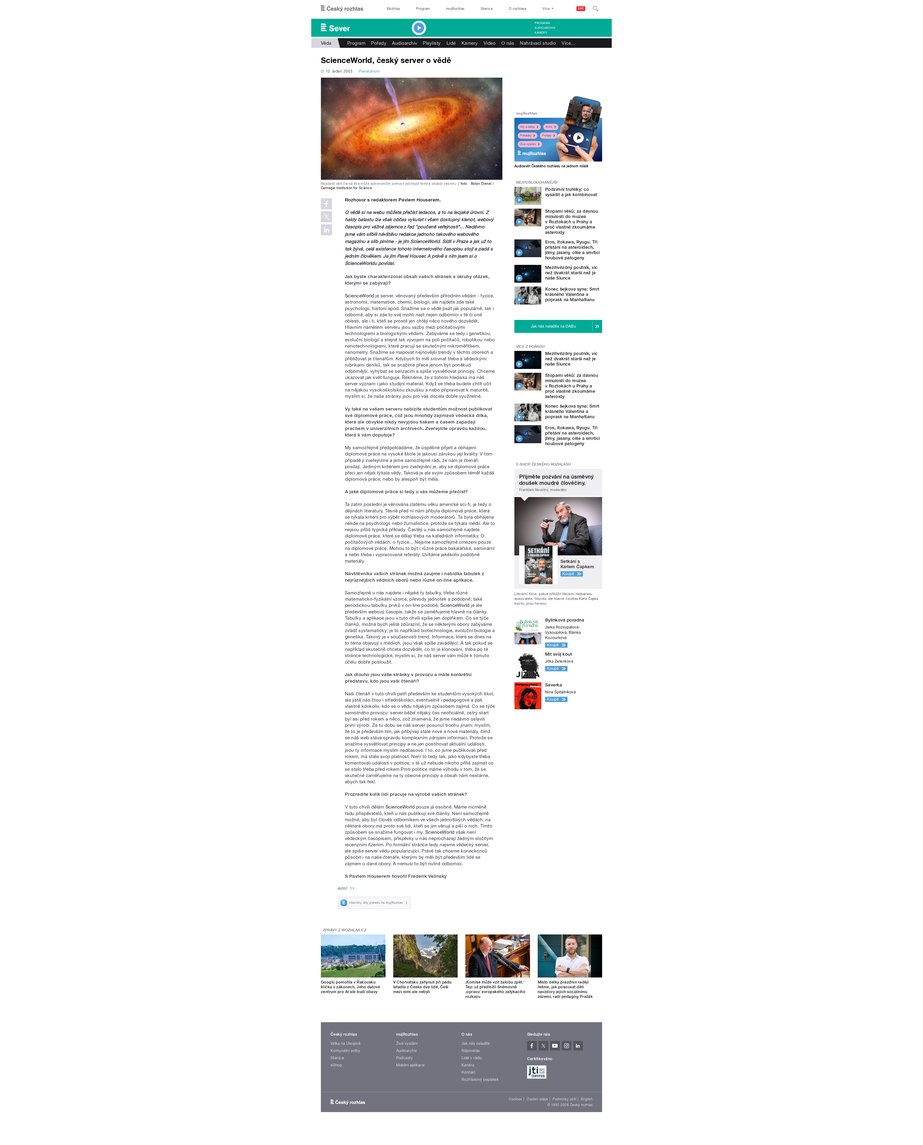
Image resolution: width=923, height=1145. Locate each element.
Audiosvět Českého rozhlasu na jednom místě (551, 166)
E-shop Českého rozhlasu (543, 464)
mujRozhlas (455, 9)
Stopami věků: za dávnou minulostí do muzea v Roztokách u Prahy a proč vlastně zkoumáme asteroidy (571, 222)
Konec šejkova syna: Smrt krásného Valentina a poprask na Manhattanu (572, 294)
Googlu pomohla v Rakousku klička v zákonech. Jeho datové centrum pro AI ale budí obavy (350, 987)
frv (352, 888)
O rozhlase (517, 9)
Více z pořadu (530, 346)
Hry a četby (527, 127)
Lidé (451, 43)
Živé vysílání (528, 144)
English (586, 1099)
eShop (336, 1065)
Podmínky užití (564, 1099)
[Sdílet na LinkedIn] (326, 229)
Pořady (378, 43)
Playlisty (432, 43)
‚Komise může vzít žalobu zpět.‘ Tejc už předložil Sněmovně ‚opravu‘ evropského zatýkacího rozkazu (495, 989)
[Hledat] (595, 8)
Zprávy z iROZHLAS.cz (345, 930)
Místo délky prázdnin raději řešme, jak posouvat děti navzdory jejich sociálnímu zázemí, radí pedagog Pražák (565, 989)
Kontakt (468, 1072)
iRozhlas (393, 9)
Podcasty (404, 1058)
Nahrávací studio (538, 43)
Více (568, 43)
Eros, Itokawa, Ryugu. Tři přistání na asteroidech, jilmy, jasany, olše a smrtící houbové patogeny (572, 249)
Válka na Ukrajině (346, 1043)
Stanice (487, 9)
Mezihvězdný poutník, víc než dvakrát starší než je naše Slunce (571, 272)
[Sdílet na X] (326, 216)
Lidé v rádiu (472, 1058)
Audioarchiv (545, 28)
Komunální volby (345, 1050)
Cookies (515, 1099)
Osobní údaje (537, 1099)
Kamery (541, 32)
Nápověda (471, 1050)
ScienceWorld (359, 295)
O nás (507, 43)
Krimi (549, 127)
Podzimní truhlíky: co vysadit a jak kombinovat (571, 192)
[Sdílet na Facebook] (326, 203)
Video (490, 43)
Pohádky (525, 135)
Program (423, 9)
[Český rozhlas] (342, 8)
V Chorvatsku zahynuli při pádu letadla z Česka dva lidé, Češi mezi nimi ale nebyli (422, 987)
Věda (326, 43)
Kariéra (468, 1065)
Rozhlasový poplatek (480, 1079)
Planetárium (369, 71)
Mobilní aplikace (410, 1065)
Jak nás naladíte (476, 1043)
